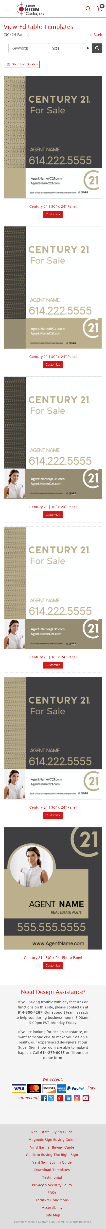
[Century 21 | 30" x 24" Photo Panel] (53, 888)
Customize (53, 214)
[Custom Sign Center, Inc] (29, 9)
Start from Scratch (24, 64)
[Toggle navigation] (6, 9)
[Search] (88, 9)
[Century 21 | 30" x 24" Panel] (53, 137)
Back (97, 35)
